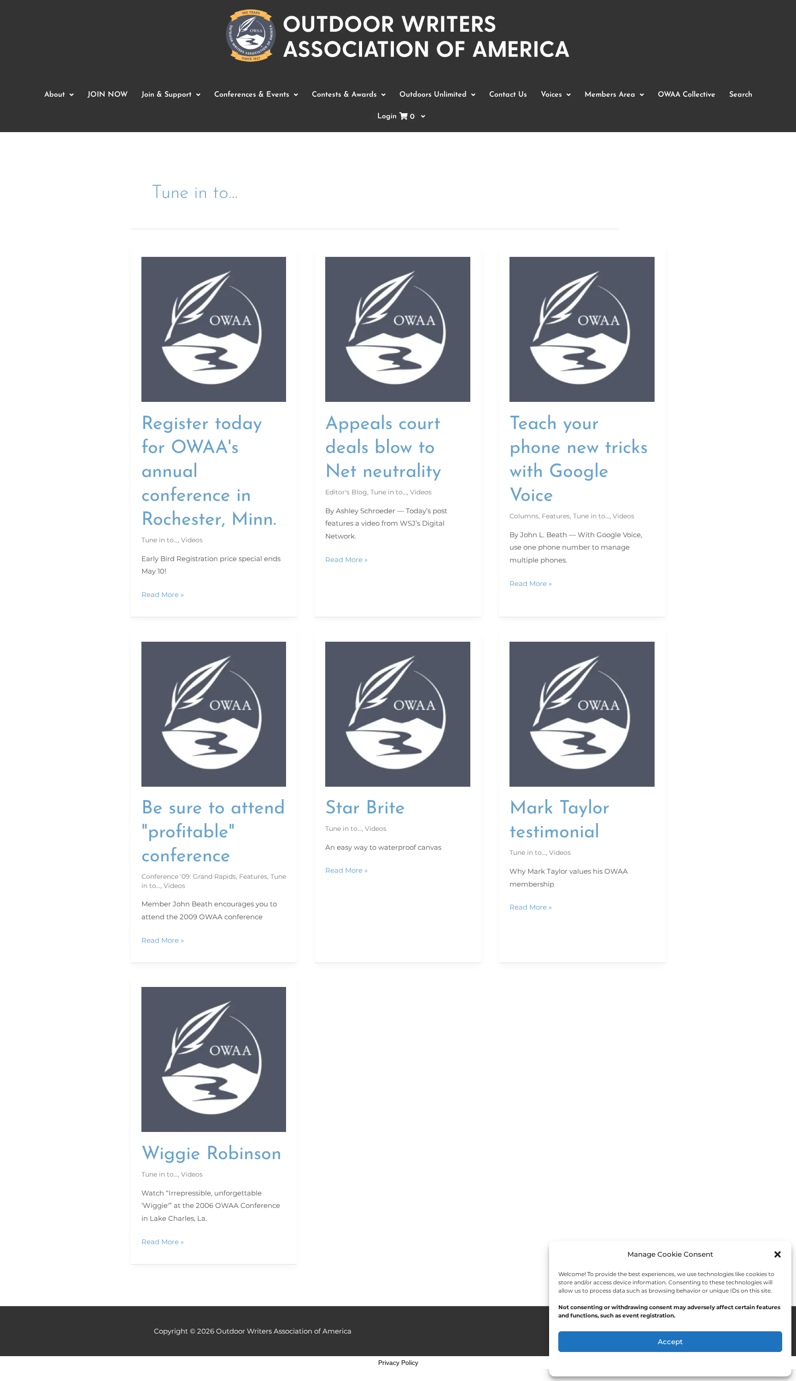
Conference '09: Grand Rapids (188, 876)
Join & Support (166, 95)
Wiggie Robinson (211, 1154)
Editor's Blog (346, 492)
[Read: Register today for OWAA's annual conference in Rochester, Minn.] (214, 329)
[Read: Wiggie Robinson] (214, 1059)
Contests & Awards (344, 95)
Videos (192, 540)
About (54, 95)
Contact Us (508, 95)
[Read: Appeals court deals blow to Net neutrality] (397, 329)
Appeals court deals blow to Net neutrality (383, 448)
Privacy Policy (398, 1362)
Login (396, 117)
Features (556, 516)
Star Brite (365, 809)
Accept (670, 1341)
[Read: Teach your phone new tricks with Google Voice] (582, 329)
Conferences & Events (251, 95)
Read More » (162, 593)
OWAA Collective (686, 95)
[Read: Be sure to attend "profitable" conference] (214, 713)
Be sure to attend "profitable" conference (213, 833)
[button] (777, 1254)
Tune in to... (159, 540)
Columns (523, 516)
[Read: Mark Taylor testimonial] (582, 713)
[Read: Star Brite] (397, 713)
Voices (551, 95)
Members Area (610, 95)
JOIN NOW (108, 95)
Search (740, 95)
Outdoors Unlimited (433, 95)
